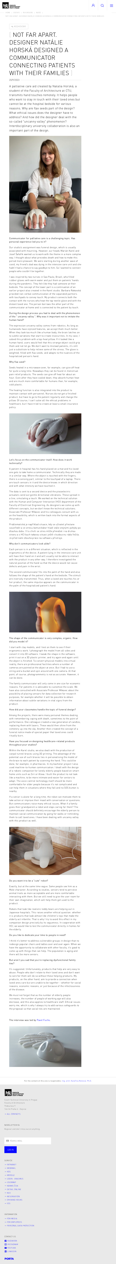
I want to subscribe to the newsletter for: (29, 1148)
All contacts (14, 1114)
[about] (14, 1092)
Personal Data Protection (20, 1225)
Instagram (12, 1244)
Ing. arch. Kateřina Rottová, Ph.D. (77, 1081)
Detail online (14, 1189)
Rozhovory (19, 26)
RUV (9, 1193)
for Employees (14, 1222)
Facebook (12, 1241)
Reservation (13, 1196)
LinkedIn (11, 1251)
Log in (10, 1149)
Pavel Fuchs (43, 1019)
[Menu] (111, 5)
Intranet (11, 1164)
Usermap (11, 1182)
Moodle (11, 1175)
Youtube (11, 1248)
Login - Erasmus (15, 1179)
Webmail (11, 1168)
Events (16, 12)
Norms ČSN (12, 1186)
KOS (9, 1171)
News (38, 12)
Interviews (28, 12)
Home (8, 12)
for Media (12, 1218)
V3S (8, 1203)
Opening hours (14, 1200)
